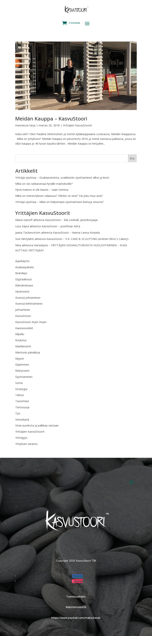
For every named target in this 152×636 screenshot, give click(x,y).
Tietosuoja (22, 407)
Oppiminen (22, 364)
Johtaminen (22, 310)
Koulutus (21, 340)
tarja (32, 125)
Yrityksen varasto (26, 444)
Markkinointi (23, 346)
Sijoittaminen (23, 377)
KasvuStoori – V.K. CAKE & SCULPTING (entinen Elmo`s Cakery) (87, 239)
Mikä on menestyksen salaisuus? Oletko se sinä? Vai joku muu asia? (59, 196)
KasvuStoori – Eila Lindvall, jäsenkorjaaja (71, 220)
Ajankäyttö (22, 261)
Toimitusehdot (76, 596)
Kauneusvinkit (24, 328)
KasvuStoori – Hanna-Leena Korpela (76, 232)
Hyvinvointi (22, 291)
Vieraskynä (22, 419)
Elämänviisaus (24, 285)
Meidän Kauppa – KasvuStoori (51, 118)
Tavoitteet (22, 401)
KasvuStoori (23, 316)
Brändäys (21, 273)
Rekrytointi (22, 371)
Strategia (21, 389)
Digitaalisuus (23, 279)
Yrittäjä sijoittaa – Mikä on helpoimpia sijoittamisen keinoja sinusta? (59, 202)
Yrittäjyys (21, 438)
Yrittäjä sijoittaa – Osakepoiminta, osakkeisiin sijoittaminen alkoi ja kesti (62, 177)
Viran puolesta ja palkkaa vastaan (37, 425)
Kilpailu (19, 334)
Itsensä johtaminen (27, 298)
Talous (19, 395)
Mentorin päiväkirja (27, 352)
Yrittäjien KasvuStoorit (77, 125)
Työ (17, 413)
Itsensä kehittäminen (29, 303)
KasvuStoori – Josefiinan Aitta (61, 226)
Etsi (132, 158)
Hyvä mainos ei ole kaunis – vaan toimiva (41, 189)
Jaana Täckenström (27, 232)
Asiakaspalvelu (24, 267)
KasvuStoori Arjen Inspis (31, 322)
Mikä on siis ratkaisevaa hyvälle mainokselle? (44, 184)
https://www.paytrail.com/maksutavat (75, 618)
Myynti (19, 358)
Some (19, 383)
